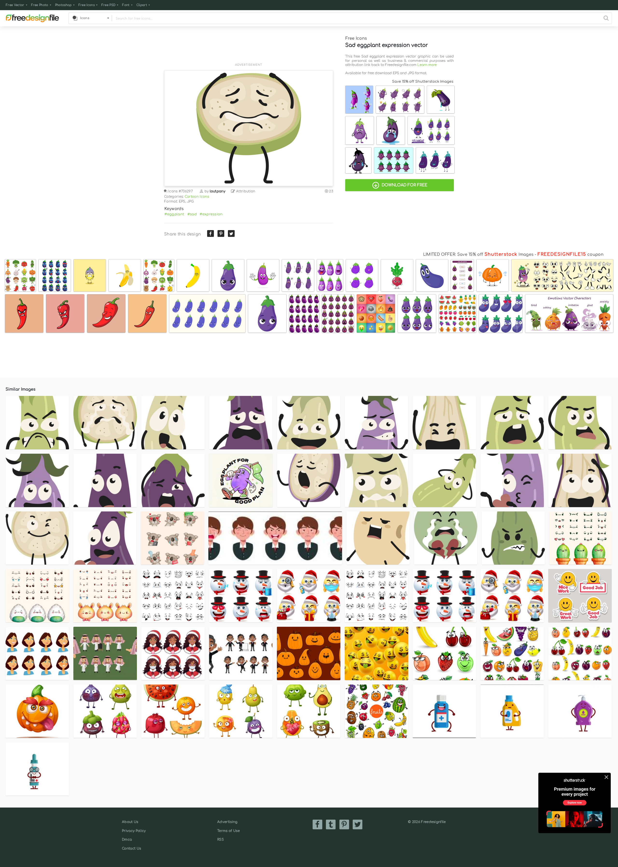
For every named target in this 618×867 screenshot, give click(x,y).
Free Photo (39, 5)
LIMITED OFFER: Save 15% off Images (478, 254)
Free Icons (86, 5)
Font (125, 5)
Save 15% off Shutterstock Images (422, 81)
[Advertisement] (248, 48)
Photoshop (63, 5)
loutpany (217, 191)
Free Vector (15, 5)
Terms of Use (228, 831)
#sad (192, 214)
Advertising (227, 822)
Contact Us (131, 848)
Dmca (127, 839)
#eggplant (174, 214)
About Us (130, 822)
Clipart (141, 5)
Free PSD (108, 5)
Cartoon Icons (197, 196)
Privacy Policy (134, 831)
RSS (220, 839)
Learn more (427, 65)
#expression (211, 214)
